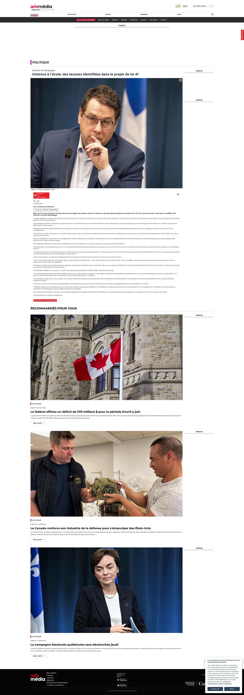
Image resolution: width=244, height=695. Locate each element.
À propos (50, 675)
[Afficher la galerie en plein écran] (180, 80)
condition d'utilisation (225, 684)
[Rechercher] (212, 14)
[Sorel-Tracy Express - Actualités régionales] (41, 6)
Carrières (50, 678)
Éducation (133, 20)
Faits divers (153, 20)
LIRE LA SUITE (37, 423)
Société (163, 20)
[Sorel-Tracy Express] (37, 680)
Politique (124, 20)
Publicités (50, 680)
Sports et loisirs (103, 20)
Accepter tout (215, 689)
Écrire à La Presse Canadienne (46, 210)
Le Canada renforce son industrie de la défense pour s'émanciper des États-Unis (90, 528)
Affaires (115, 20)
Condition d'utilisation (55, 685)
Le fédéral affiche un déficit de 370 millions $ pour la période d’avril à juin (85, 412)
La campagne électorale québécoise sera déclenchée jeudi (74, 644)
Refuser (232, 689)
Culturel (143, 20)
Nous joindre (51, 673)
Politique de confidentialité (57, 683)
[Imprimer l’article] (178, 194)
